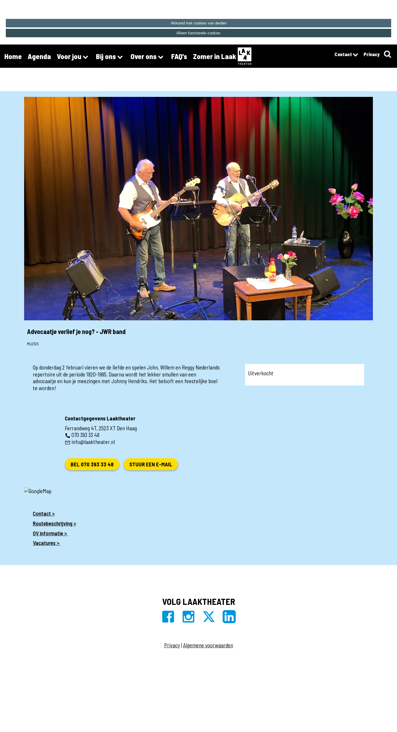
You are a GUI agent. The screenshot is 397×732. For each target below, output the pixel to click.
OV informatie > (50, 533)
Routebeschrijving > (54, 523)
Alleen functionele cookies (198, 33)
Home (13, 56)
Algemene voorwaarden (208, 645)
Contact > (44, 513)
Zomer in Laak (214, 56)
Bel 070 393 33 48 (92, 464)
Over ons (144, 56)
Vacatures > (46, 542)
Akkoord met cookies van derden (198, 23)
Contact (344, 54)
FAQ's (179, 56)
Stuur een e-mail (150, 464)
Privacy (372, 54)
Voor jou (70, 56)
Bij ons (106, 56)
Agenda (39, 56)
